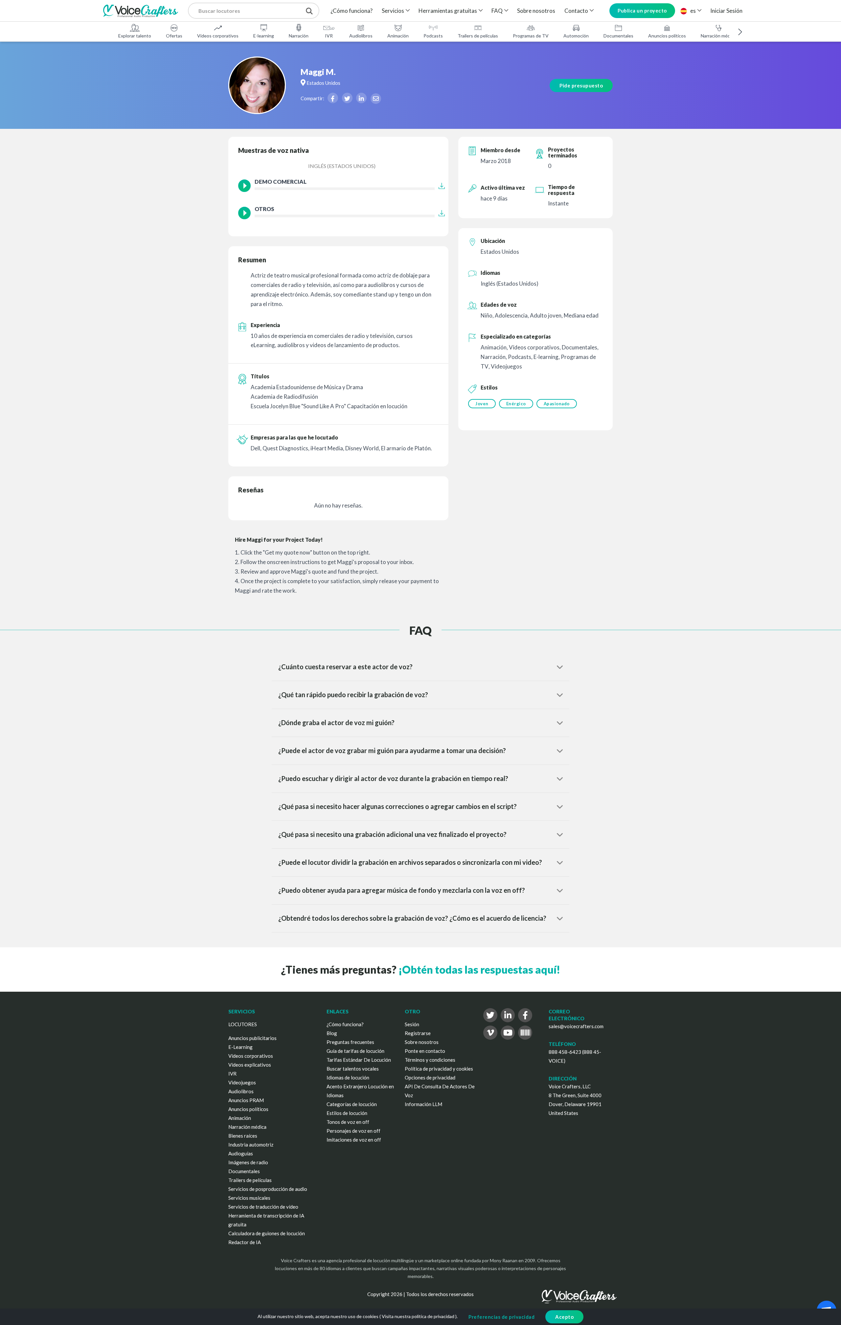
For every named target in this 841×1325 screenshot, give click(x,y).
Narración (298, 35)
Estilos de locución (347, 1113)
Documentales (618, 35)
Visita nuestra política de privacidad (418, 1316)
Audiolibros (361, 35)
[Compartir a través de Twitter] (347, 98)
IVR (329, 35)
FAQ (497, 10)
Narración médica (718, 35)
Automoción (576, 35)
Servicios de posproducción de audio (267, 1189)
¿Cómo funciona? (351, 10)
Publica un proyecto (642, 10)
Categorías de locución (352, 1104)
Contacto (576, 10)
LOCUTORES (242, 1024)
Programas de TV (531, 35)
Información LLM (423, 1104)
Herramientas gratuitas (448, 10)
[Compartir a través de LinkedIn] (361, 98)
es (693, 10)
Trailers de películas (478, 35)
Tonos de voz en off (348, 1122)
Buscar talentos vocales (353, 1069)
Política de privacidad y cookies (439, 1069)
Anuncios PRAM (246, 1100)
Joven (482, 403)
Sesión (412, 1024)
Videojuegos (242, 1082)
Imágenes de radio (248, 1162)
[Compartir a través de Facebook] (333, 98)
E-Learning (240, 1047)
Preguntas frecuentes (350, 1042)
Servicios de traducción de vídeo (263, 1207)
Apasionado (557, 403)
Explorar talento (134, 35)
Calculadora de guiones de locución (266, 1233)
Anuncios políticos (667, 35)
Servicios (393, 10)
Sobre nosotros (536, 10)
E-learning (263, 35)
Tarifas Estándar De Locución (359, 1060)
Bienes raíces (242, 1136)
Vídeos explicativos (249, 1065)
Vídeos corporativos (218, 35)
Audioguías (240, 1153)
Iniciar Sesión (726, 10)
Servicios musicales (249, 1198)
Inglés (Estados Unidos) (341, 166)
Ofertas (174, 35)
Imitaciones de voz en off (354, 1140)
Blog (332, 1033)
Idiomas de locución (348, 1077)
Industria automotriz (250, 1145)
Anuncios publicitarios (252, 1038)
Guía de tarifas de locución (355, 1051)
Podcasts (433, 35)
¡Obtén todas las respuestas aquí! (479, 969)
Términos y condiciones (430, 1060)
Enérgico (516, 403)
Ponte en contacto (425, 1051)
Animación (398, 35)
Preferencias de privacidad (501, 1317)
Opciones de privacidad (430, 1077)
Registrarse (418, 1033)
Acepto (564, 1317)
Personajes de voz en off (353, 1131)
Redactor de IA (244, 1242)
